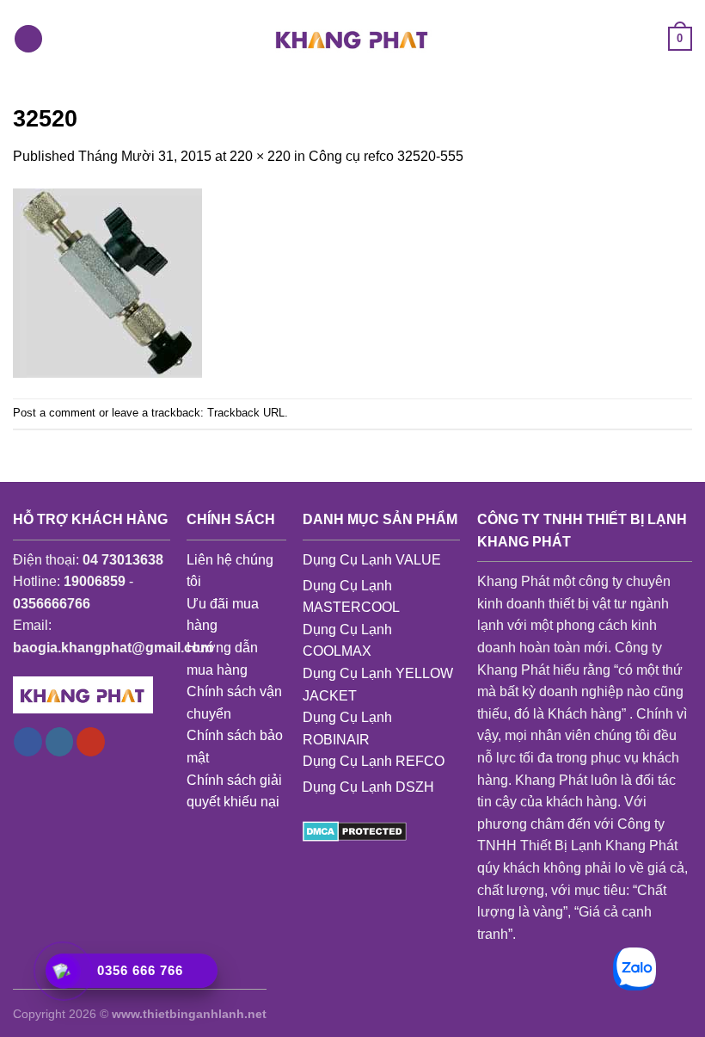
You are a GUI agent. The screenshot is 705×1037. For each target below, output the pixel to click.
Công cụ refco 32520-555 (386, 156)
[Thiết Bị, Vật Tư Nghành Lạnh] (352, 38)
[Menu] (28, 39)
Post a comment (54, 412)
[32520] (107, 282)
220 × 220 (260, 156)
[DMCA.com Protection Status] (355, 830)
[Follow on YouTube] (91, 741)
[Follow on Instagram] (60, 741)
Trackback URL (246, 412)
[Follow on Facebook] (28, 741)
